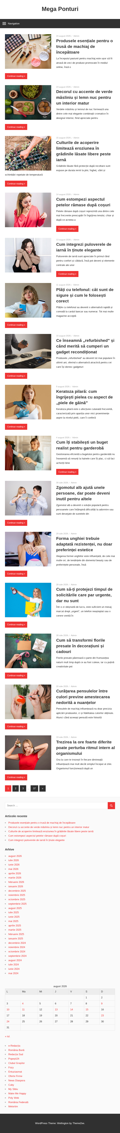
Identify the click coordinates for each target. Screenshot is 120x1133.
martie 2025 (14, 929)
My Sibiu (13, 1089)
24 (8, 1021)
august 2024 (15, 960)
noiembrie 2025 (16, 895)
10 (8, 1009)
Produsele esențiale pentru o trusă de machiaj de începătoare (84, 46)
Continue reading (15, 76)
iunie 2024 (13, 969)
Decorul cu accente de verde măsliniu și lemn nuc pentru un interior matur (84, 97)
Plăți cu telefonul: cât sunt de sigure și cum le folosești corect (85, 295)
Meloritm (13, 1106)
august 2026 (15, 856)
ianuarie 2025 (15, 938)
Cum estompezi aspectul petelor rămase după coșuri (37, 835)
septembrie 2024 (17, 956)
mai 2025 (13, 921)
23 (102, 1015)
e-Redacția (14, 1045)
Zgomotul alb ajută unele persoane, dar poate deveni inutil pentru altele (83, 493)
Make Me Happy (17, 1093)
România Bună (16, 1050)
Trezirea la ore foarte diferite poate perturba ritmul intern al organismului (85, 748)
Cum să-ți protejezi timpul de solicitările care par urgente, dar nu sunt (84, 595)
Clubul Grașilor (16, 1063)
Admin (76, 36)
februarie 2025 (16, 934)
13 (56, 1009)
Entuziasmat (15, 1071)
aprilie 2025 (14, 925)
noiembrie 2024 (16, 947)
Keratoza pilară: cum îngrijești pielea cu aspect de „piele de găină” (84, 397)
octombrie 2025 (16, 899)
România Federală (18, 1102)
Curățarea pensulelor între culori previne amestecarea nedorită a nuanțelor (83, 697)
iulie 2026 (13, 860)
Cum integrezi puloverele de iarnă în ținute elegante (36, 840)
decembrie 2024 (17, 943)
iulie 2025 (13, 912)
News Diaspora (16, 1080)
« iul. (7, 1036)
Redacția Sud (15, 1054)
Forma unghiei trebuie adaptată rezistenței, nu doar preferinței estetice (84, 544)
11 (23, 1009)
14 (71, 1009)
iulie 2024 (13, 964)
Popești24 (13, 1058)
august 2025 (15, 908)
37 (34, 788)
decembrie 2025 (17, 890)
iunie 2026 (13, 864)
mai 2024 (13, 973)
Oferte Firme (15, 1076)
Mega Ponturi (60, 9)
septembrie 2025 (17, 903)
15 (87, 1009)
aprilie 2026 (14, 873)
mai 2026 (13, 869)
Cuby (11, 1084)
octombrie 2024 (16, 951)
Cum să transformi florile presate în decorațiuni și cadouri (80, 646)
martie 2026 (14, 877)
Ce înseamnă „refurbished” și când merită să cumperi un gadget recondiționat (85, 346)
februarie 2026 (16, 882)
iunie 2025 (13, 916)
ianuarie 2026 (15, 886)
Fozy (11, 1067)
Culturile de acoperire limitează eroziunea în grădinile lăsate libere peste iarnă (50, 831)
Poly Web (13, 1097)
